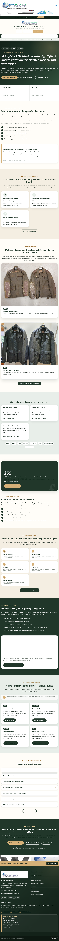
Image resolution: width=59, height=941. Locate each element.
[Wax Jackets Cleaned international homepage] (29, 22)
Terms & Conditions (41, 937)
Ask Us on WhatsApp (52, 863)
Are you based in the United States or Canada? (13, 770)
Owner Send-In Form (38, 31)
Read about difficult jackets (11, 436)
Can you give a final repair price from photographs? (14, 793)
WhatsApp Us (40, 17)
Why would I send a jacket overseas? (11, 776)
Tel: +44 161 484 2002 (19, 17)
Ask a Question (46, 842)
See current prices (8, 418)
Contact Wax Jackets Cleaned (40, 743)
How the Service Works (36, 880)
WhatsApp (4, 897)
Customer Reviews (35, 891)
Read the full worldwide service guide (14, 160)
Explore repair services (39, 418)
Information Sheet (27, 31)
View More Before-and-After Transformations (29, 383)
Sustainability (34, 886)
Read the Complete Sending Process (29, 590)
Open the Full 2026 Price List (12, 486)
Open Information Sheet (39, 720)
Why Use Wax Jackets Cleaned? (29, 231)
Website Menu (28, 36)
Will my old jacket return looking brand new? (13, 804)
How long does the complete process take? (12, 799)
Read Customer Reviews (10, 743)
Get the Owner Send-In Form (9, 77)
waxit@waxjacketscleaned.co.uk (30, 17)
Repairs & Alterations (35, 877)
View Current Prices (41, 77)
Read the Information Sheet (26, 77)
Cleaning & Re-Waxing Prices (37, 875)
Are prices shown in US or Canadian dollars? (13, 781)
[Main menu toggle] (56, 5)
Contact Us (19, 31)
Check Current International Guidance (13, 665)
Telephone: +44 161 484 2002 (9, 890)
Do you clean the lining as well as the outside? (13, 787)
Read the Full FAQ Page (29, 811)
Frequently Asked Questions (37, 888)
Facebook (11, 897)
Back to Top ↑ (54, 938)
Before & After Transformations (37, 883)
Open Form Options (9, 720)
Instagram (17, 897)
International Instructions (25, 911)
